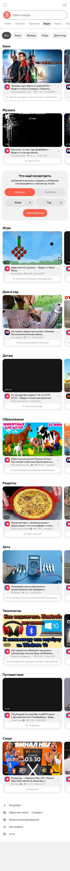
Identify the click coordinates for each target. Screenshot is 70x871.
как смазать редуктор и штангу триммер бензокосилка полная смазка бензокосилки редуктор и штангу (32, 333)
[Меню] (64, 5)
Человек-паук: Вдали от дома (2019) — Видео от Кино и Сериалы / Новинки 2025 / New (31, 87)
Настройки (16, 826)
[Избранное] (5, 5)
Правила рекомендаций (24, 819)
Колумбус (15, 805)
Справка (37, 812)
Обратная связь (18, 812)
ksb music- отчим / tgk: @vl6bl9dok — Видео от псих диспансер (30, 151)
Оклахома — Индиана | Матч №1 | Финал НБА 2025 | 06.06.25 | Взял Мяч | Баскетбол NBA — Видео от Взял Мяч (32, 779)
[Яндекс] (7, 15)
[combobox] (39, 15)
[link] (32, 76)
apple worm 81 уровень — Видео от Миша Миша (33, 269)
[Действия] (58, 87)
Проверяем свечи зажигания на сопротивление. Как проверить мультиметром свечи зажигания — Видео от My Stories (29, 588)
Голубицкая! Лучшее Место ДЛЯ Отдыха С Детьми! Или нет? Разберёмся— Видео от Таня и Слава (33, 716)
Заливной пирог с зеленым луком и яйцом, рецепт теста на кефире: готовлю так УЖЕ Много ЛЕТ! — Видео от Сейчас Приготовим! (32, 524)
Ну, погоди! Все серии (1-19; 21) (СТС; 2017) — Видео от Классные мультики (31, 396)
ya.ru (12, 834)
